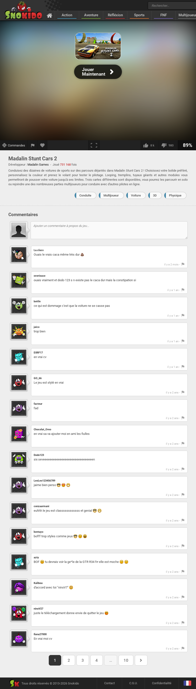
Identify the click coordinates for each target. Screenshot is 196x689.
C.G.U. (133, 683)
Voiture (136, 195)
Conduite (85, 195)
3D (155, 195)
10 (126, 660)
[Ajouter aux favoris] (42, 145)
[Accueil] (49, 15)
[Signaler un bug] (33, 145)
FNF (163, 15)
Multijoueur (111, 195)
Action (67, 15)
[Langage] (187, 683)
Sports (139, 15)
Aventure (91, 15)
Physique (175, 195)
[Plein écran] (94, 145)
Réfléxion (115, 15)
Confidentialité (161, 683)
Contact (109, 683)
